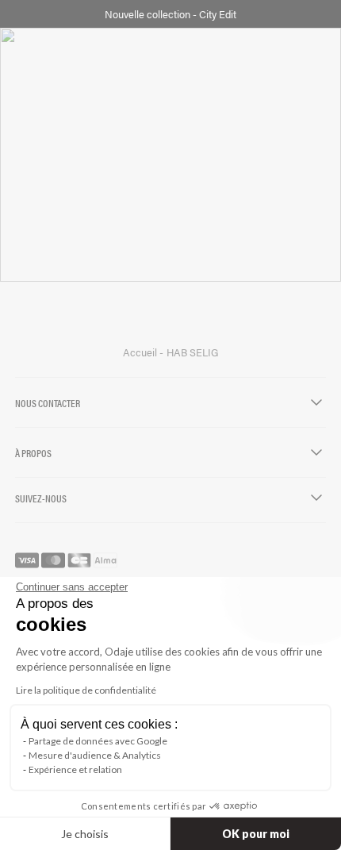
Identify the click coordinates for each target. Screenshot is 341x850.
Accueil (141, 352)
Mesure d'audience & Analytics (95, 755)
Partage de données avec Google (98, 741)
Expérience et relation (75, 769)
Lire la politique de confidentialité (86, 690)
